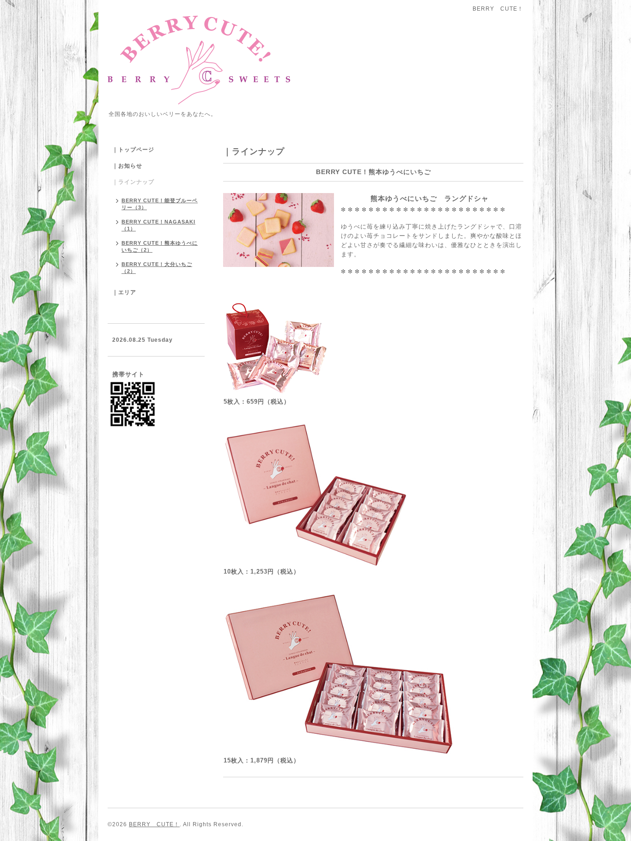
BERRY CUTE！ (154, 824)
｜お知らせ (127, 166)
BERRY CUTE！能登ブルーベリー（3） (159, 204)
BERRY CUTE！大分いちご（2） (156, 267)
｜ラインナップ (133, 182)
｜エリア (124, 292)
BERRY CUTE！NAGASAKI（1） (158, 225)
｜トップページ (133, 149)
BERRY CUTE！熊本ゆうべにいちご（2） (159, 246)
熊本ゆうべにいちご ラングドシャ (415, 198)
